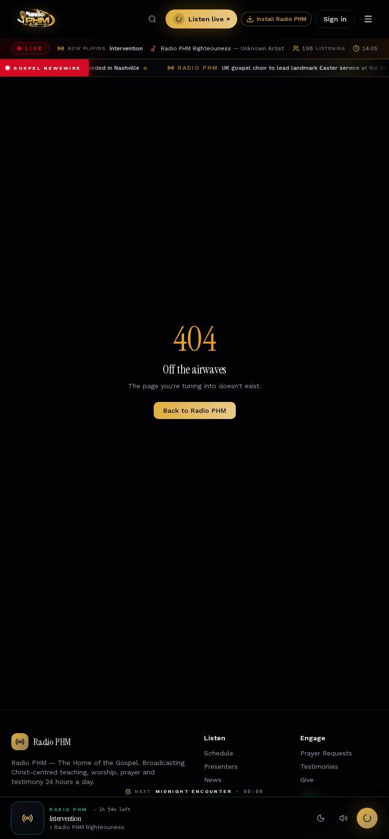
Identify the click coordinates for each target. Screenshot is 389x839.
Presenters (221, 766)
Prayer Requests (326, 753)
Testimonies (319, 766)
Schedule (218, 753)
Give (307, 779)
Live (34, 48)
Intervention (65, 818)
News (213, 779)
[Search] (152, 18)
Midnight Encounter (194, 791)
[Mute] (343, 818)
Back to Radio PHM (194, 410)
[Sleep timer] (320, 818)
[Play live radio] (367, 818)
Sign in (335, 19)
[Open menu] (368, 18)
